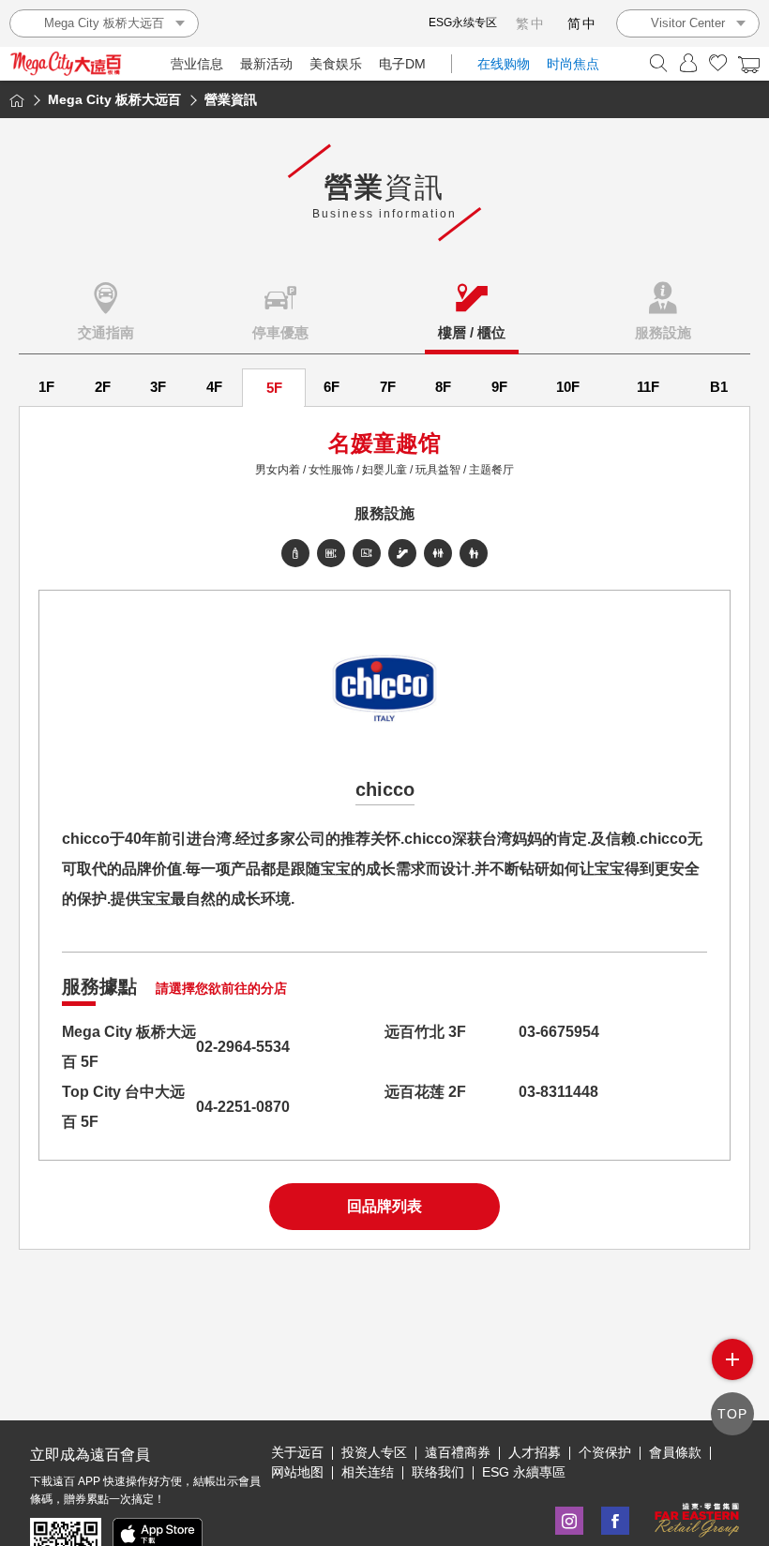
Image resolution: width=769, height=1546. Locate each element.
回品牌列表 (384, 1206)
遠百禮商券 (457, 1452)
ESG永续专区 (463, 22)
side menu (732, 1359)
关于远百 (297, 1452)
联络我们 (438, 1471)
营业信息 (197, 63)
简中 (582, 23)
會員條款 (675, 1452)
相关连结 (367, 1471)
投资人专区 (374, 1452)
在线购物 (503, 63)
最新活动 (266, 63)
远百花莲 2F (425, 1092)
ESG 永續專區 (523, 1471)
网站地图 (297, 1471)
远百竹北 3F (425, 1032)
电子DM (402, 63)
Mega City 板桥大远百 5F (129, 1047)
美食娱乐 (335, 63)
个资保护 (605, 1452)
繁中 (531, 23)
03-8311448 (558, 1092)
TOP (732, 1413)
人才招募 (534, 1452)
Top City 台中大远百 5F (123, 1107)
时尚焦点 (573, 63)
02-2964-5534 (243, 1047)
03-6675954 (559, 1032)
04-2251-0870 (243, 1107)
